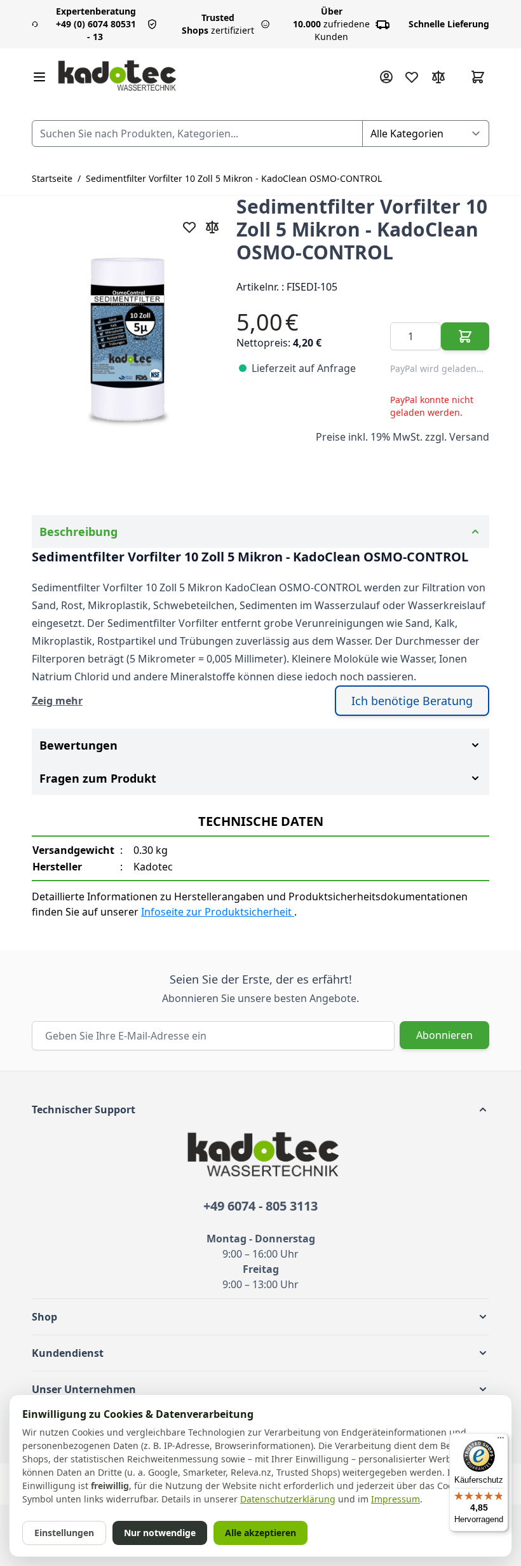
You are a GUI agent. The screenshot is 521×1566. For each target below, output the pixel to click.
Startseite (52, 178)
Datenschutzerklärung (287, 1499)
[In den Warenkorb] (465, 336)
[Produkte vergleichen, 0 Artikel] (438, 76)
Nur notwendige (160, 1533)
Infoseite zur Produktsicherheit (217, 912)
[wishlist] (411, 76)
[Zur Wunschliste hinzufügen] (189, 227)
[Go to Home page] (117, 76)
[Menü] (500, 1440)
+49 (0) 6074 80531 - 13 (96, 24)
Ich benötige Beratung (412, 700)
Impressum (395, 1499)
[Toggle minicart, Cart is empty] (477, 76)
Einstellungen (64, 1533)
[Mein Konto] (386, 77)
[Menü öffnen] (39, 77)
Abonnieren (444, 1035)
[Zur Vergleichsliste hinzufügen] (212, 227)
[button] (260, 1109)
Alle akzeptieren (260, 1533)
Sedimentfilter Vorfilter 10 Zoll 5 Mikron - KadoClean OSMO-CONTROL (234, 178)
